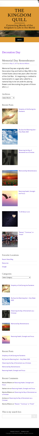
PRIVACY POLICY (15, 431)
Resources (5, 263)
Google (4, 267)
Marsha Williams (24, 63)
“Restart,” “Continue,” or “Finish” (24, 404)
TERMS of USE (25, 431)
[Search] (34, 416)
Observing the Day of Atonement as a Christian (16, 363)
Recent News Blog (7, 259)
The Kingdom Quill (19, 15)
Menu (19, 40)
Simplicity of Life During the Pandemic (13, 355)
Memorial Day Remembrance (18, 60)
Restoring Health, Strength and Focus (13, 370)
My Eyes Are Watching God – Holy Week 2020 (16, 359)
